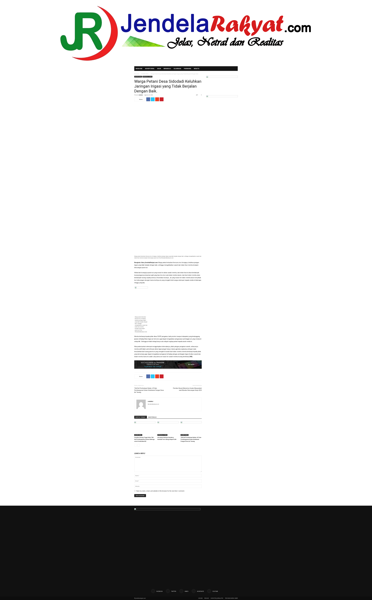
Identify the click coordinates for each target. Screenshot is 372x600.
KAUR (159, 68)
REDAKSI (206, 598)
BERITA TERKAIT (140, 417)
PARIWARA (187, 68)
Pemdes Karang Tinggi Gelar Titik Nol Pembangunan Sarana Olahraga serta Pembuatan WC (144, 439)
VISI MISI (200, 598)
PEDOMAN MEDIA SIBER (231, 598)
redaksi (141, 95)
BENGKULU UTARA (147, 76)
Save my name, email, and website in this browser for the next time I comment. (160, 491)
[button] (235, 69)
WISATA (196, 68)
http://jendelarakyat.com (153, 404)
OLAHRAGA (177, 68)
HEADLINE (139, 68)
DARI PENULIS (152, 417)
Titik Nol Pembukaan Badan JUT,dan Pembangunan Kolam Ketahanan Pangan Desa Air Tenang (149, 390)
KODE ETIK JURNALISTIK (217, 598)
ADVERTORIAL (150, 68)
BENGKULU (167, 68)
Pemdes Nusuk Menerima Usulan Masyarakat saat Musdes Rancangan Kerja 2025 (187, 389)
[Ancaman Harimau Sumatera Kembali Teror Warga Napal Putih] (168, 428)
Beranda (136, 74)
